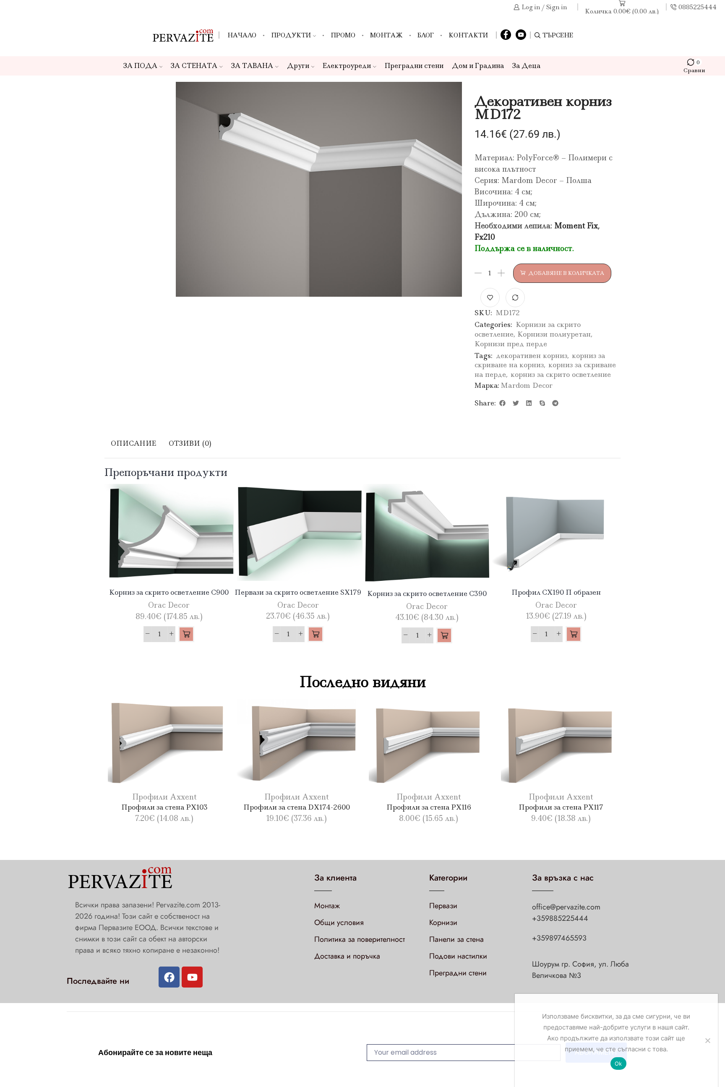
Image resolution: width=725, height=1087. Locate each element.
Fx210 (485, 237)
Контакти (468, 35)
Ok (618, 1063)
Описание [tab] (133, 443)
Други (298, 65)
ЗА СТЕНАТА (194, 65)
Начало (241, 35)
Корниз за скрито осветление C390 (427, 593)
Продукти (291, 35)
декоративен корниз (531, 355)
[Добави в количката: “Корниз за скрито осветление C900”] (186, 634)
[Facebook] (506, 35)
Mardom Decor (527, 385)
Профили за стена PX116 (428, 807)
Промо (343, 35)
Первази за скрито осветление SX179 (298, 592)
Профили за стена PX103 (164, 807)
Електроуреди (347, 65)
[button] (502, 403)
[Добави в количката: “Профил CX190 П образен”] (574, 634)
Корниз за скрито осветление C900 (169, 592)
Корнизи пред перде (511, 343)
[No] (707, 1040)
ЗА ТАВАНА (252, 65)
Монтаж (386, 35)
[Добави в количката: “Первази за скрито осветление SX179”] (315, 634)
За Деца (526, 65)
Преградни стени (414, 65)
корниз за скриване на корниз (540, 360)
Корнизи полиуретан (554, 334)
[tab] (133, 443)
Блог (425, 35)
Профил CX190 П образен (556, 592)
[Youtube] (192, 977)
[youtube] (521, 35)
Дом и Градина (478, 65)
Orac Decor (169, 605)
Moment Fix (576, 226)
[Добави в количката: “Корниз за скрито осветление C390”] (444, 635)
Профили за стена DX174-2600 (296, 807)
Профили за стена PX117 (561, 807)
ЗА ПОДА (140, 65)
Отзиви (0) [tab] (190, 443)
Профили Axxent (164, 797)
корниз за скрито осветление (561, 374)
